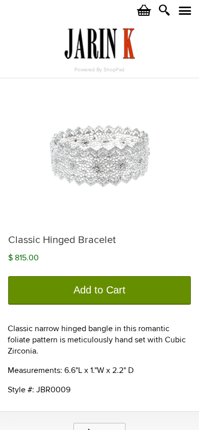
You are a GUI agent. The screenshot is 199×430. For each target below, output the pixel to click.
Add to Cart (99, 289)
